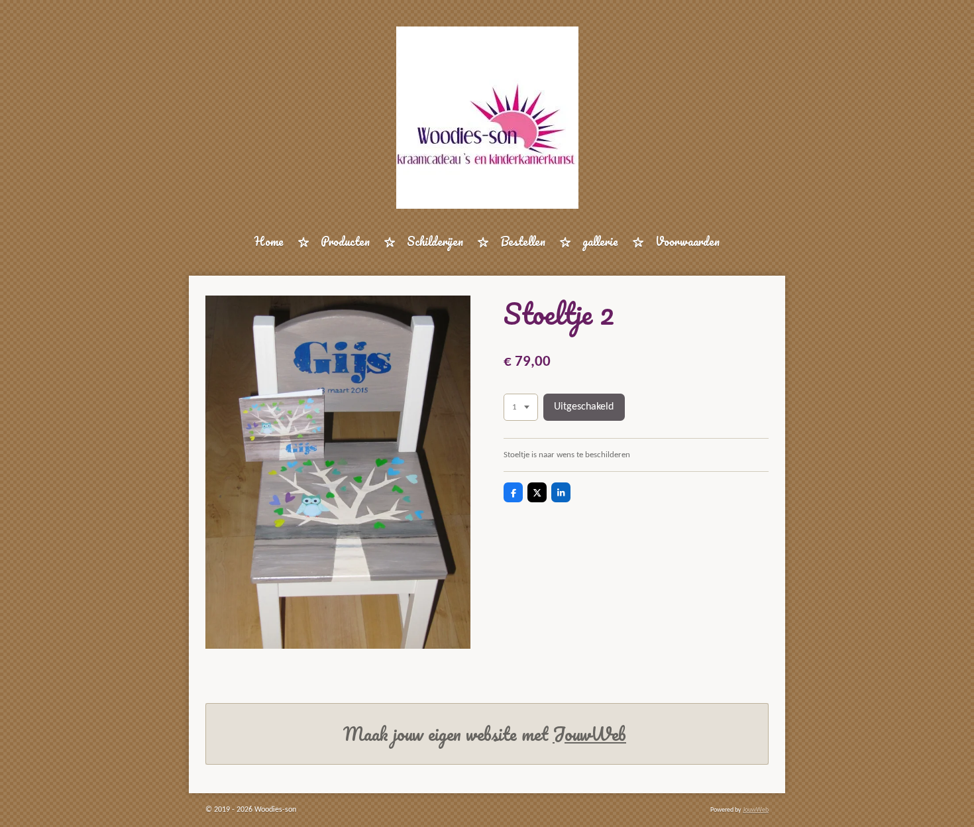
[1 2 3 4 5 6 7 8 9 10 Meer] (521, 407)
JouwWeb (589, 733)
